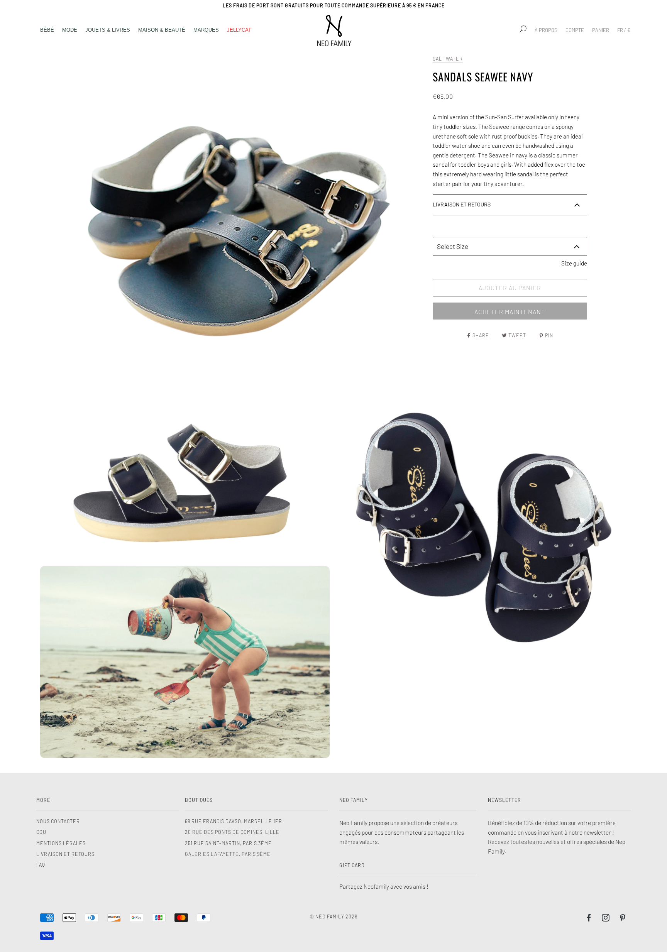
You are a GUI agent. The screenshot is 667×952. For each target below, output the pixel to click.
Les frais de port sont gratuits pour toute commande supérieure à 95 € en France (334, 5)
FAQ (40, 864)
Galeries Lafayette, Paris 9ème (228, 854)
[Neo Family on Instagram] (606, 919)
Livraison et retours (65, 854)
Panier (600, 30)
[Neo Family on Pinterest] (623, 919)
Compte (574, 30)
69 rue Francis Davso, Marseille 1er (233, 821)
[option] (232, 218)
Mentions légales (61, 843)
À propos (546, 30)
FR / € (623, 30)
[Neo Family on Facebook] (589, 919)
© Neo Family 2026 (333, 916)
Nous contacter (58, 821)
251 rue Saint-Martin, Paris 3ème (228, 843)
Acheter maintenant (509, 311)
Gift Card (352, 865)
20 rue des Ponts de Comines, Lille (232, 832)
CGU (41, 832)
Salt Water (448, 58)
